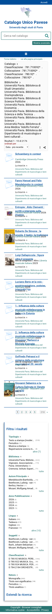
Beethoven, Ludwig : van (21, 482)
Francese (13, 528)
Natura (12, 575)
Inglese (12, 525)
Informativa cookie (15, 610)
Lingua (12, 515)
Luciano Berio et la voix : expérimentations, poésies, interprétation (30, 285)
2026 (11, 499)
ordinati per (10, 143)
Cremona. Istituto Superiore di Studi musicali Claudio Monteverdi (22, 468)
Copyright (15, 607)
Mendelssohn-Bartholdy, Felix (22, 479)
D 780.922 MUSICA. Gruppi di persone (22, 561)
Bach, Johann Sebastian (21, 544)
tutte (41, 471)
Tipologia (14, 436)
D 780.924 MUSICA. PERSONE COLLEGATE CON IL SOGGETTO (22, 564)
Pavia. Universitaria (18, 465)
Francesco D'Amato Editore (29, 311)
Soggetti (13, 535)
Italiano (12, 519)
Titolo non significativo (20, 581)
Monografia (14, 578)
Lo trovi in (20, 165)
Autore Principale (18, 476)
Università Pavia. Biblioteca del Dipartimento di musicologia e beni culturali (30, 172)
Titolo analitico (16, 587)
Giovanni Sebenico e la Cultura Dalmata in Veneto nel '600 (30, 387)
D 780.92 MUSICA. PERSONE (22, 558)
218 (43, 412)
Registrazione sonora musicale (22, 449)
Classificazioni (16, 555)
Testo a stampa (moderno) (22, 440)
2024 (11, 505)
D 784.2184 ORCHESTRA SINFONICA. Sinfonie (22, 567)
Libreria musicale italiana (28, 236)
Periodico (13, 443)
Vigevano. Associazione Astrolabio (22, 463)
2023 (11, 508)
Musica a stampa (17, 446)
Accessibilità (33, 610)
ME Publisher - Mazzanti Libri (29, 388)
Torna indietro (10, 59)
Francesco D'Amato (25, 338)
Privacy (45, 610)
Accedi (44, 2)
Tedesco (13, 522)
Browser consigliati (31, 607)
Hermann (20, 287)
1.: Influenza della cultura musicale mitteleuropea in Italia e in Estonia (30, 309)
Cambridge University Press (29, 159)
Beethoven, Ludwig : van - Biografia (22, 542)
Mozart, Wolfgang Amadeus (22, 488)
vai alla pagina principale (32, 59)
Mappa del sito (26, 612)
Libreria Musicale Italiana (28, 212)
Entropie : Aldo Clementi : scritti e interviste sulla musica (29, 211)
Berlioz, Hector (16, 485)
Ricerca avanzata (41, 43)
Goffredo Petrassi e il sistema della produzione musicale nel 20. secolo (29, 360)
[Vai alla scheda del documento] (9, 157)
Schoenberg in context (28, 153)
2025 (11, 502)
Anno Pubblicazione (19, 496)
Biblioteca (14, 456)
